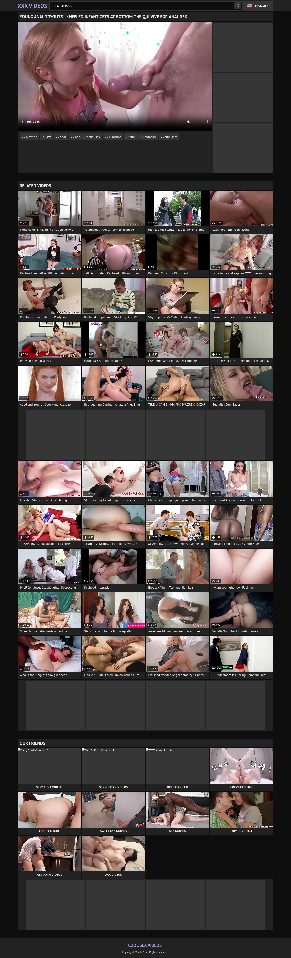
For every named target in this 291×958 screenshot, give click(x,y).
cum (133, 137)
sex (48, 137)
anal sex (94, 137)
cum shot (171, 137)
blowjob (31, 137)
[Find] (237, 5)
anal (63, 137)
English (260, 6)
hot (77, 137)
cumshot (115, 137)
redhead (150, 137)
